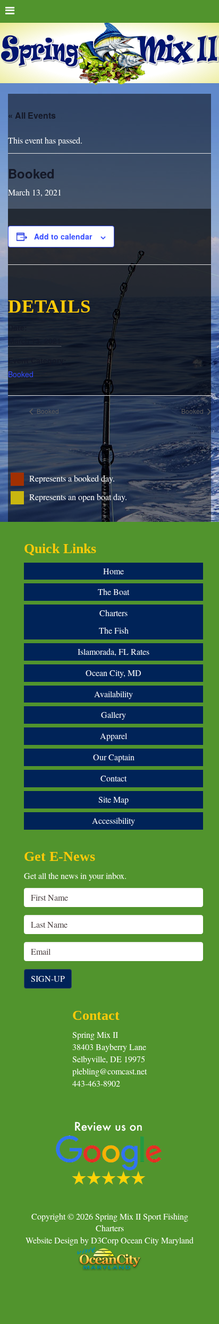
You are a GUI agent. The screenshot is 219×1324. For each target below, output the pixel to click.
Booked (20, 374)
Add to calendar (63, 236)
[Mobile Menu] (109, 11)
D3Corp (105, 1240)
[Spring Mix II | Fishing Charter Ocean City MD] (109, 54)
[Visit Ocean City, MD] (109, 1257)
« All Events (32, 115)
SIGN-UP (48, 978)
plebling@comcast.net (109, 1071)
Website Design (52, 1240)
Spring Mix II (95, 1034)
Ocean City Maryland (157, 1240)
